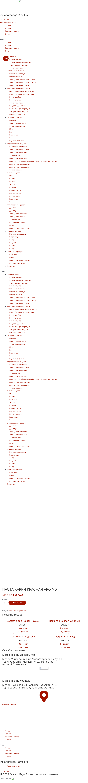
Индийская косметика (17, 222)
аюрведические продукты (17, 144)
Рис (10, 132)
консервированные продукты (18, 88)
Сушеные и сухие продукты (20, 109)
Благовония (13, 254)
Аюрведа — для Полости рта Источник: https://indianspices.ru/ (33, 161)
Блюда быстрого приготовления (21, 94)
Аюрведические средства (19, 167)
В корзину (64, 628)
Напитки (12, 187)
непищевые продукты (15, 251)
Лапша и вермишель (17, 126)
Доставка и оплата (12, 31)
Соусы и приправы (16, 68)
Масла (11, 176)
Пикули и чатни (15, 100)
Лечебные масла (15, 155)
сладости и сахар (14, 231)
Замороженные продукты (19, 112)
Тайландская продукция (17, 611)
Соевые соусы (15, 190)
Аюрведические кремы (18, 158)
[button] (7, 22)
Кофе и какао (14, 135)
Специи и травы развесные (20, 62)
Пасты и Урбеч (15, 97)
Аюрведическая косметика (19, 85)
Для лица (13, 211)
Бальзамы (13, 182)
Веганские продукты (17, 114)
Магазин (8, 28)
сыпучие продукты (14, 117)
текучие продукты (14, 173)
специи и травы (13, 56)
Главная (8, 25)
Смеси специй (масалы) (18, 65)
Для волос (13, 208)
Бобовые (12, 120)
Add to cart (17, 603)
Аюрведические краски (18, 214)
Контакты (8, 34)
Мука (11, 129)
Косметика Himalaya (17, 74)
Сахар (11, 248)
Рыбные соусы (15, 193)
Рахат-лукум (14, 237)
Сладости (13, 243)
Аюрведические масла (18, 152)
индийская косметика (15, 71)
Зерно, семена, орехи (17, 123)
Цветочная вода (15, 196)
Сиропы (12, 179)
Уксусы (12, 184)
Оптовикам (11, 266)
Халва (11, 240)
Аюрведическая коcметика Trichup (22, 82)
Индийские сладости (17, 234)
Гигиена (12, 225)
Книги (11, 257)
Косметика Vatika (16, 77)
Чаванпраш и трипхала (18, 147)
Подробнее (65, 631)
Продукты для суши (17, 106)
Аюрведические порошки (19, 149)
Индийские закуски (16, 141)
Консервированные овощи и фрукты (23, 91)
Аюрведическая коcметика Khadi (22, 80)
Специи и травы (15, 59)
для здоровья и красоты (16, 205)
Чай (10, 138)
